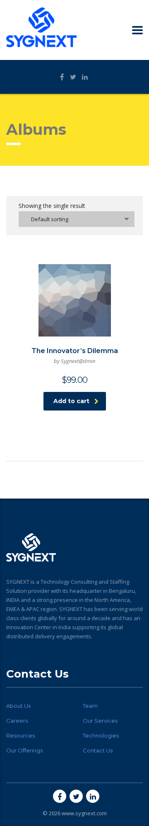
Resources (20, 735)
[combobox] (77, 219)
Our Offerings (24, 750)
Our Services (100, 720)
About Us (18, 705)
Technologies (101, 735)
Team (90, 705)
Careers (17, 720)
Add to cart (71, 401)
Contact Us (98, 750)
